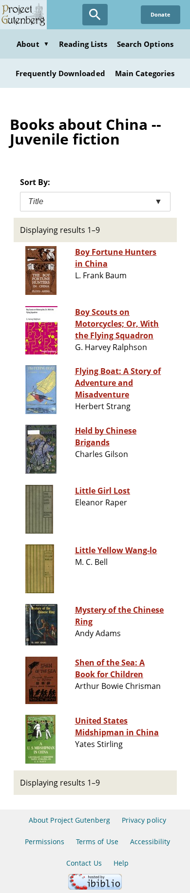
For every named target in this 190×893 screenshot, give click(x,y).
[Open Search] (95, 14)
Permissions (44, 841)
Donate (161, 14)
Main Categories (145, 73)
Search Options (145, 44)
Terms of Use (97, 841)
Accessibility (150, 841)
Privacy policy (144, 820)
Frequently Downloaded (60, 73)
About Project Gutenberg (69, 820)
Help (121, 863)
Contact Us (83, 863)
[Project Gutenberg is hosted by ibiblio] (95, 887)
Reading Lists (83, 44)
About (33, 44)
